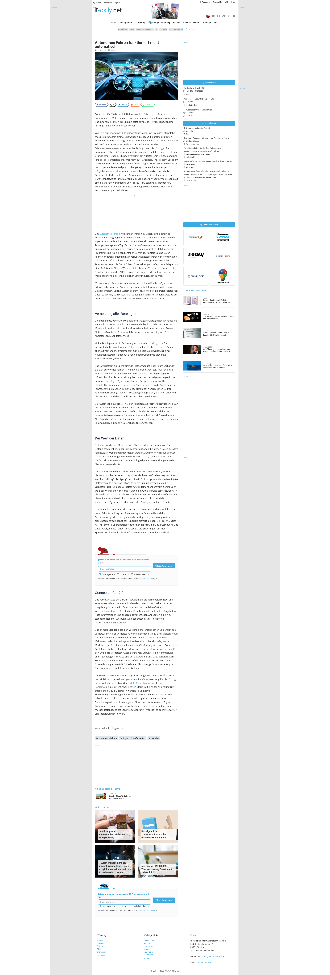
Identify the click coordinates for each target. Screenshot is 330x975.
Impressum (101, 952)
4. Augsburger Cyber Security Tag (197, 110)
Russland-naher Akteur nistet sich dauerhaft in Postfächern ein (217, 334)
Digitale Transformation (134, 738)
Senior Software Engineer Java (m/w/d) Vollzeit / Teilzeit (208, 161)
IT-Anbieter (148, 955)
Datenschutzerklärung (147, 578)
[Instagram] (218, 16)
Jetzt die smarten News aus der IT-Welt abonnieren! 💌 (123, 561)
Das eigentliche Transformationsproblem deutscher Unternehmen (154, 834)
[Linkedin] (213, 16)
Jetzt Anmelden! (164, 566)
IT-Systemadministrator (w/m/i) (197, 128)
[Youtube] (234, 16)
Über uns (100, 943)
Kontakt (100, 940)
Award (146, 949)
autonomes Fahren (109, 233)
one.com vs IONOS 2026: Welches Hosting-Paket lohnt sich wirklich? (156, 869)
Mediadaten (149, 940)
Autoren (147, 958)
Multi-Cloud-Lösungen (142, 683)
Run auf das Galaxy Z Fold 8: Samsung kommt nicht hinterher (216, 301)
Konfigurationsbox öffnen (213, 956)
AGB (99, 949)
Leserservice (149, 946)
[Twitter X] (228, 16)
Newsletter (148, 952)
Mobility (155, 738)
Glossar (147, 943)
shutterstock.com (204, 962)
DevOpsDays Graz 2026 (193, 88)
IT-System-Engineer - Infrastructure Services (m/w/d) (206, 138)
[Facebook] (223, 16)
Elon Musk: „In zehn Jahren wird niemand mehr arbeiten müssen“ (216, 350)
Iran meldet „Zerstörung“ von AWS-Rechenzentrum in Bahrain (217, 366)
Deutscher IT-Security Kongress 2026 (199, 99)
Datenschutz (102, 946)
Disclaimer (101, 955)
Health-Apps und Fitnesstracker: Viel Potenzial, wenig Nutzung (114, 834)
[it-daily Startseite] (112, 10)
